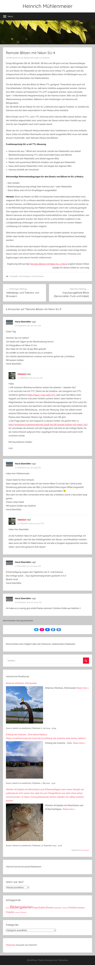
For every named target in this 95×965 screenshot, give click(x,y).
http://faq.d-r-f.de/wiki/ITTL (42, 395)
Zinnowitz (23, 912)
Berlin (7, 908)
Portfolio (72, 907)
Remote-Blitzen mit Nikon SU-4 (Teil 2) (48, 264)
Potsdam (81, 908)
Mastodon (11, 945)
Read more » (83, 688)
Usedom (17, 912)
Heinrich (46, 58)
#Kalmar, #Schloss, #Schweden (21, 683)
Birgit (36, 908)
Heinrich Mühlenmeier (47, 6)
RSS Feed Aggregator (83, 850)
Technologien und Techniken (31, 276)
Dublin (41, 907)
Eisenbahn (58, 908)
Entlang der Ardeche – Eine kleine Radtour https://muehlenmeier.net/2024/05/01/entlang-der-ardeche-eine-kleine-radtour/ (46, 736)
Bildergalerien (21, 907)
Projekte (10, 912)
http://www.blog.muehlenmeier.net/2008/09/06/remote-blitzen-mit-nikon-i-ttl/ (48, 424)
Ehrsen (49, 907)
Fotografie (13, 276)
